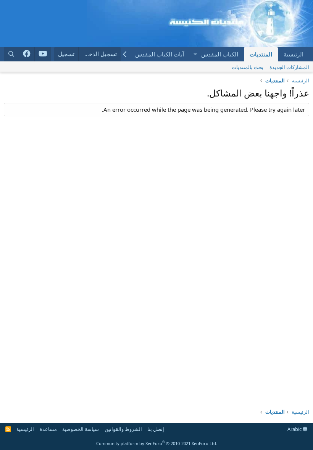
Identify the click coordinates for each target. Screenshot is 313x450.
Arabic (295, 429)
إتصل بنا (155, 429)
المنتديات (261, 54)
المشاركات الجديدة (289, 67)
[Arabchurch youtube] (43, 54)
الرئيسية (293, 54)
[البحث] (11, 54)
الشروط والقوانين (123, 429)
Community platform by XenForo (156, 443)
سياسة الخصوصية (80, 429)
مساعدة (48, 429)
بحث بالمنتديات (247, 67)
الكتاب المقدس (219, 54)
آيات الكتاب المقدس (159, 54)
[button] (195, 54)
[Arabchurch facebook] (27, 54)
